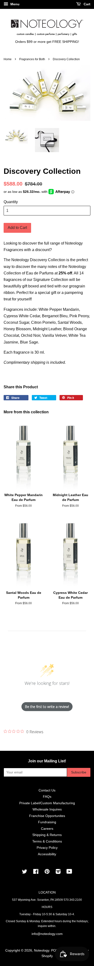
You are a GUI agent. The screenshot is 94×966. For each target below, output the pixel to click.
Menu (14, 4)
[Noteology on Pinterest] (47, 872)
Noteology (41, 950)
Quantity (11, 202)
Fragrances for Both (32, 59)
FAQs (47, 796)
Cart (86, 4)
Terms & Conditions (47, 841)
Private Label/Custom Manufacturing (47, 803)
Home (8, 59)
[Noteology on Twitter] (24, 872)
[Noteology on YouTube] (69, 872)
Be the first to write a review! (47, 706)
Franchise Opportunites (47, 816)
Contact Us (47, 790)
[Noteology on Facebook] (36, 872)
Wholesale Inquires (47, 809)
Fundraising (47, 822)
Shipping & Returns (47, 835)
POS (54, 950)
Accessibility (47, 854)
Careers (47, 828)
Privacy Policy (47, 847)
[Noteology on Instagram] (58, 872)
